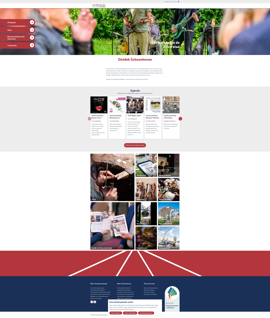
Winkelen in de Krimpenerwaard (99, 296)
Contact (166, 1)
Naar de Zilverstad (149, 290)
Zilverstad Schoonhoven (124, 288)
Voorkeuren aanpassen (146, 313)
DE (173, 1)
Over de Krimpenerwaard (97, 288)
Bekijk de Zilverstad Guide (124, 298)
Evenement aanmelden (150, 294)
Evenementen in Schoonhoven (125, 294)
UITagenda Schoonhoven (124, 290)
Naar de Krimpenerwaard (151, 288)
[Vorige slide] (89, 119)
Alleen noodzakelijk (130, 313)
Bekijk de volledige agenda (135, 145)
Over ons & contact (149, 292)
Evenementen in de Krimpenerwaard (100, 292)
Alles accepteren (115, 313)
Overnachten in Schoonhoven (125, 296)
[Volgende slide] (180, 119)
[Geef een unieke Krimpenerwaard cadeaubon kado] (172, 299)
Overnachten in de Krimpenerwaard (100, 294)
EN (170, 1)
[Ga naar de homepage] (98, 5)
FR (176, 1)
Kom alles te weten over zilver (125, 292)
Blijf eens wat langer (96, 298)
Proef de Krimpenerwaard (97, 290)
